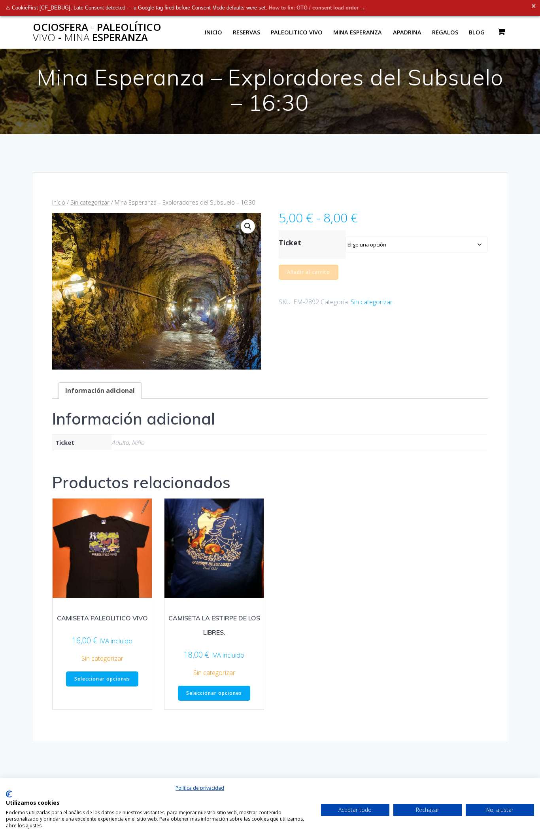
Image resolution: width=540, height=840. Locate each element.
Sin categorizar (90, 202)
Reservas (246, 32)
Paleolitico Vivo (297, 32)
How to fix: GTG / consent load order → (317, 8)
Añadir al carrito (308, 272)
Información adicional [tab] (100, 390)
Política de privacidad (200, 788)
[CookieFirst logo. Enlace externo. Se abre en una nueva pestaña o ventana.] (9, 794)
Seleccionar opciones (102, 678)
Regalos (445, 32)
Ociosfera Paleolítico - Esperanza (97, 32)
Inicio (213, 32)
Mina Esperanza (357, 32)
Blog (477, 32)
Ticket (290, 242)
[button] (248, 226)
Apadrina (407, 32)
